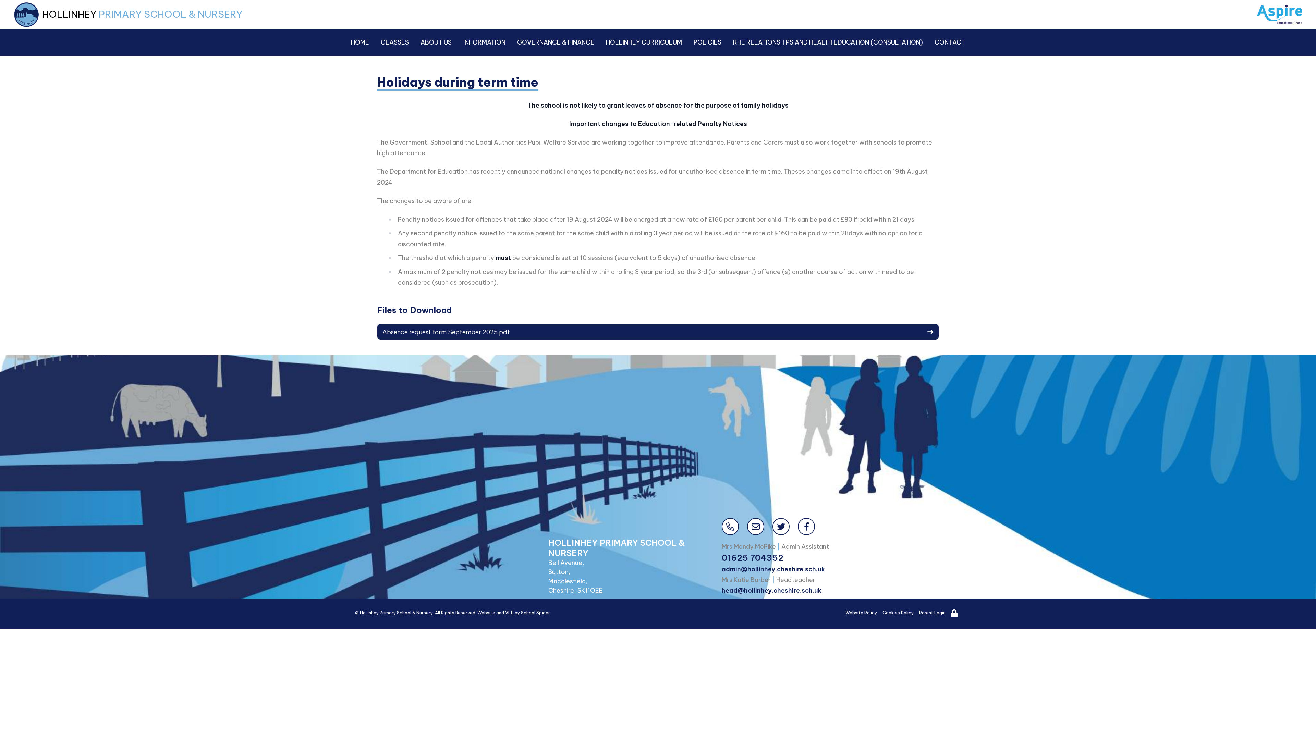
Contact (950, 42)
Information (484, 42)
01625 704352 (752, 558)
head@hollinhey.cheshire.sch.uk (771, 590)
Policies (707, 42)
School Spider (535, 612)
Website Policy (861, 612)
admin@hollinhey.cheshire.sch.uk (773, 569)
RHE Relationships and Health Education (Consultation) (828, 42)
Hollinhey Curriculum (644, 42)
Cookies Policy (898, 612)
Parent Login (932, 612)
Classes (395, 42)
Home (360, 42)
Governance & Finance (555, 42)
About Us (436, 42)
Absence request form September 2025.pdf (446, 332)
